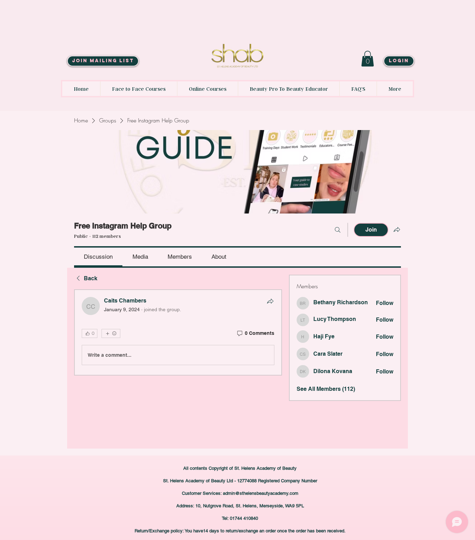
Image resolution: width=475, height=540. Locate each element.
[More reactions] (111, 333)
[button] (367, 58)
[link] (98, 256)
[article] (178, 332)
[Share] (270, 301)
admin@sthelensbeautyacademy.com (260, 493)
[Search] (337, 230)
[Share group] (397, 229)
